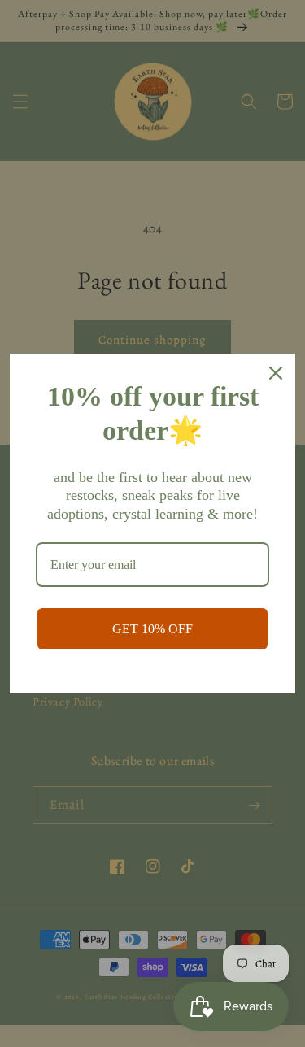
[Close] (275, 373)
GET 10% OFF (152, 629)
